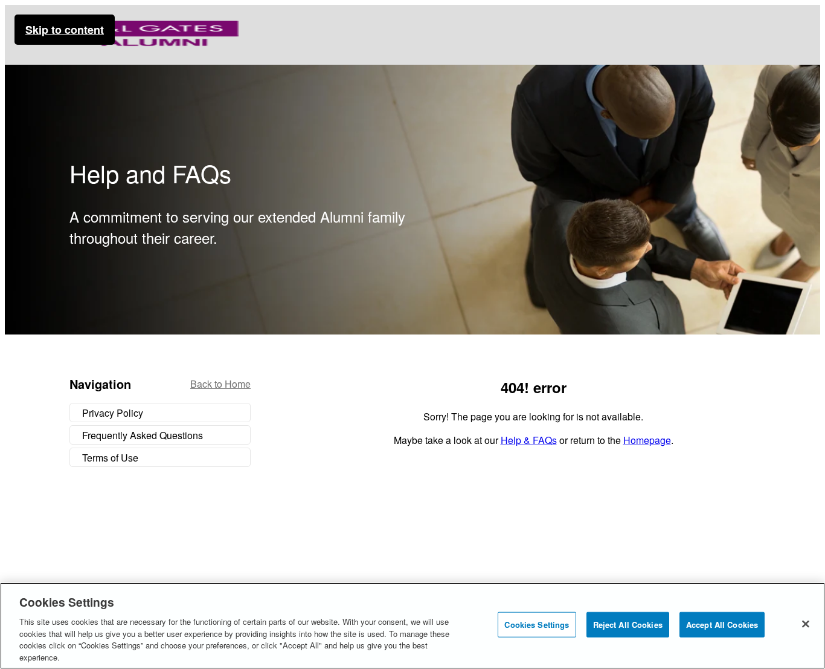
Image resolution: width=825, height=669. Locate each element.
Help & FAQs (529, 440)
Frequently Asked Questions (142, 435)
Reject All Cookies (628, 624)
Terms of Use (110, 458)
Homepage (647, 440)
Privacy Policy (112, 413)
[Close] (805, 624)
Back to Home (220, 384)
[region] (412, 626)
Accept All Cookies (722, 624)
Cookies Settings (536, 624)
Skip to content (64, 30)
